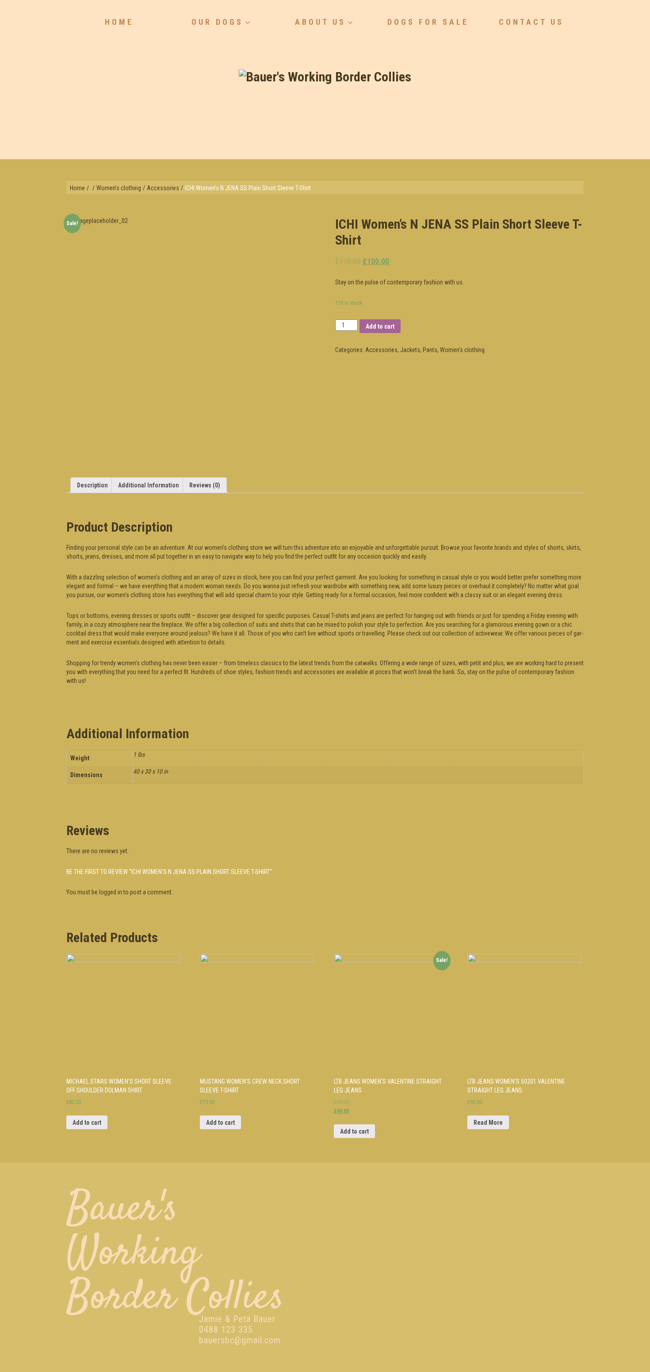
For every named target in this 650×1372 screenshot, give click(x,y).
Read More (488, 1122)
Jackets (410, 349)
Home (119, 22)
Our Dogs (217, 22)
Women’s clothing (118, 188)
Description (92, 485)
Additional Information (148, 485)
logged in (110, 892)
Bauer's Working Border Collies (175, 1254)
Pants (430, 349)
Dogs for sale (428, 22)
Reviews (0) (204, 485)
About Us (320, 22)
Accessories (163, 188)
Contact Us (531, 22)
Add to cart (380, 326)
